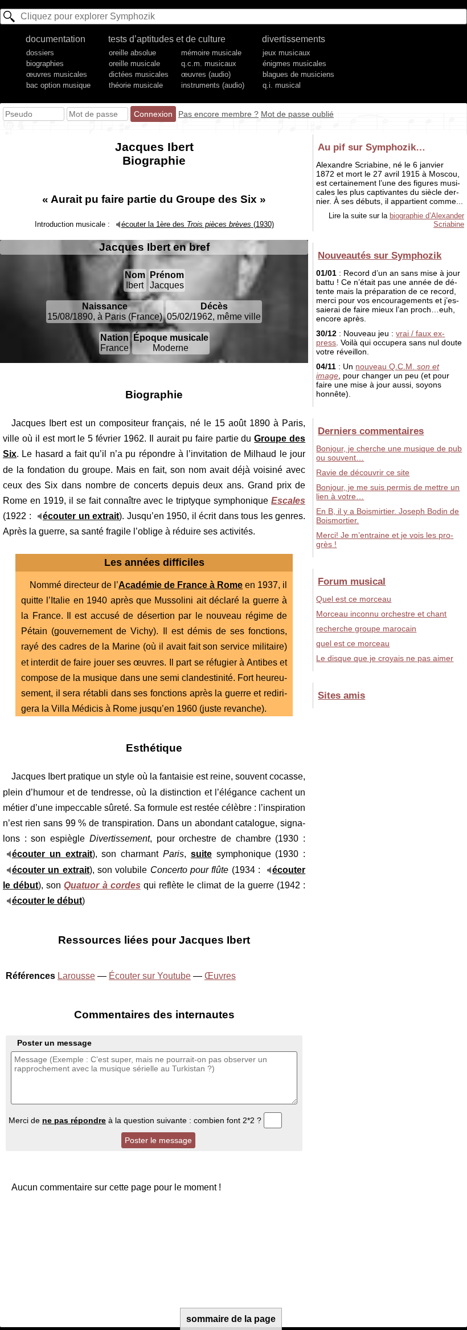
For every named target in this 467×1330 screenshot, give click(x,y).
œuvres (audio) (206, 74)
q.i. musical (282, 85)
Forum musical (352, 581)
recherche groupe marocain (366, 628)
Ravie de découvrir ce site (362, 472)
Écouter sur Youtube (150, 976)
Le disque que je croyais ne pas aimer (384, 658)
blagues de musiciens (298, 74)
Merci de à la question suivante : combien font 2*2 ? (136, 1120)
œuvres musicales (56, 74)
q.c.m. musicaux (208, 63)
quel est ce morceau (353, 643)
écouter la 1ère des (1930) (197, 224)
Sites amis (341, 695)
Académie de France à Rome (180, 585)
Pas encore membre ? (218, 114)
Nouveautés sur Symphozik (379, 255)
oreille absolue (132, 52)
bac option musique (58, 85)
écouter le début (47, 900)
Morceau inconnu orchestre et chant (381, 613)
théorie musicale (136, 85)
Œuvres (220, 976)
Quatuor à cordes (102, 885)
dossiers (40, 52)
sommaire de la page (231, 1319)
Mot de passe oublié (297, 114)
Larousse (76, 976)
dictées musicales (139, 74)
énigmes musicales (294, 63)
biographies (45, 63)
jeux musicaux (286, 52)
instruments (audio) (212, 85)
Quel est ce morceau (353, 598)
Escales (288, 500)
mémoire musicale (211, 52)
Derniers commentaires (371, 430)
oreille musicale (134, 63)
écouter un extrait (81, 516)
